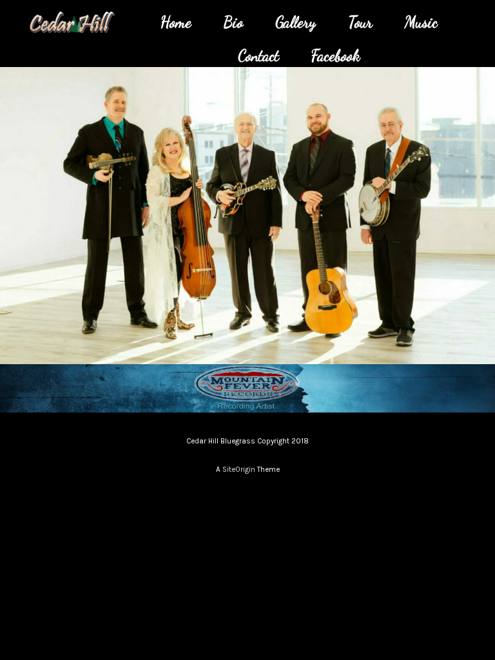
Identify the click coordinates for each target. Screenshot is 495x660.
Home (175, 22)
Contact (258, 55)
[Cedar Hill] (72, 22)
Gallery (295, 22)
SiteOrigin (238, 469)
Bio (233, 22)
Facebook (335, 55)
